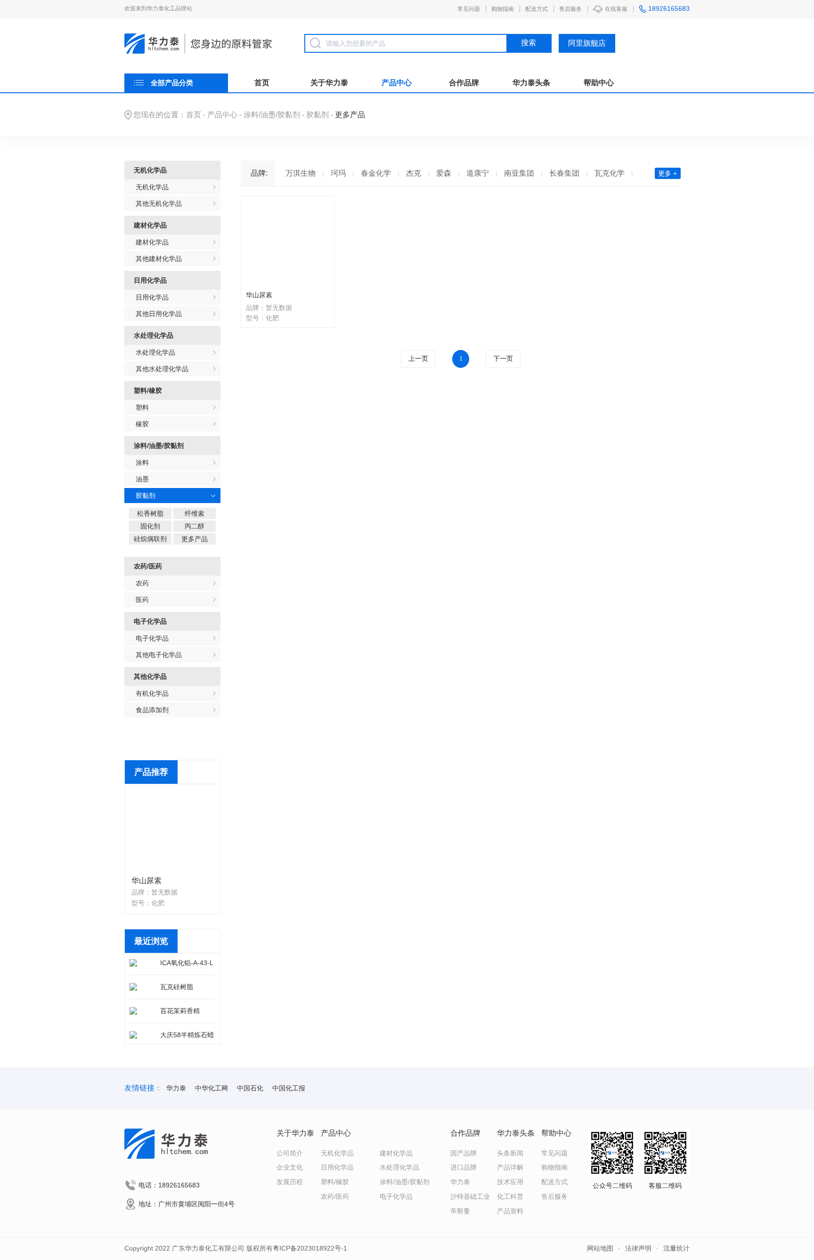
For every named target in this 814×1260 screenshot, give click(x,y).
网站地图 (600, 1248)
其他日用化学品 (159, 313)
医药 (142, 599)
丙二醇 (194, 526)
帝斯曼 (460, 1211)
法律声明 (638, 1248)
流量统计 (676, 1248)
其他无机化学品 (159, 203)
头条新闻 (510, 1153)
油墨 (142, 479)
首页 (261, 83)
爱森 (443, 173)
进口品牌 (463, 1167)
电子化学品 (150, 621)
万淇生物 (300, 173)
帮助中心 (599, 83)
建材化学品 (150, 225)
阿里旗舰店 (587, 43)
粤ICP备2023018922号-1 (310, 1248)
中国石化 (250, 1088)
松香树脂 (150, 513)
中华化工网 (211, 1088)
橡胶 (142, 424)
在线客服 (616, 9)
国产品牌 (463, 1153)
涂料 (142, 462)
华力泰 (176, 1088)
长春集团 (564, 173)
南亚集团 (519, 173)
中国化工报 (288, 1088)
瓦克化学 (609, 173)
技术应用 (510, 1182)
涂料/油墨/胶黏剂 (272, 115)
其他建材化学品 (159, 258)
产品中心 (397, 83)
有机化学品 (152, 693)
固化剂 (150, 526)
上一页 (418, 358)
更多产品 (194, 539)
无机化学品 (150, 170)
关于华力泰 (329, 83)
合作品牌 (464, 83)
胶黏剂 (317, 115)
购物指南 (502, 9)
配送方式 (536, 9)
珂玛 (338, 173)
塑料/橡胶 (148, 390)
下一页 (503, 358)
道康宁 (477, 173)
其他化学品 (150, 676)
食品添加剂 (152, 710)
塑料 (142, 407)
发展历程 (290, 1182)
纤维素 (194, 513)
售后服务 (570, 9)
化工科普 (510, 1196)
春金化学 (376, 173)
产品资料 (510, 1211)
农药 (142, 583)
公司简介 (290, 1153)
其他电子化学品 (159, 654)
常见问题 (468, 9)
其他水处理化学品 (162, 369)
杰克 (413, 173)
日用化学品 (150, 280)
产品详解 (510, 1167)
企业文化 (290, 1167)
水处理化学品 (153, 335)
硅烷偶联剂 (150, 539)
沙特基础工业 (470, 1196)
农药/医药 (148, 566)
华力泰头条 (531, 83)
